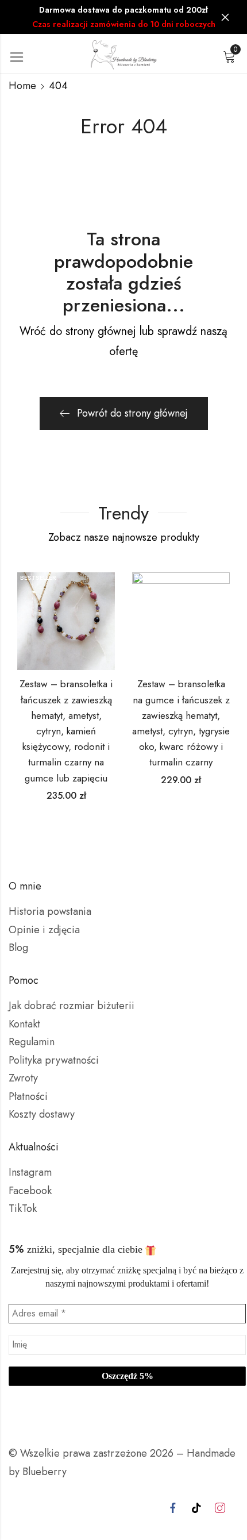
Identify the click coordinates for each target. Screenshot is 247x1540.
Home (22, 85)
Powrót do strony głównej (132, 413)
